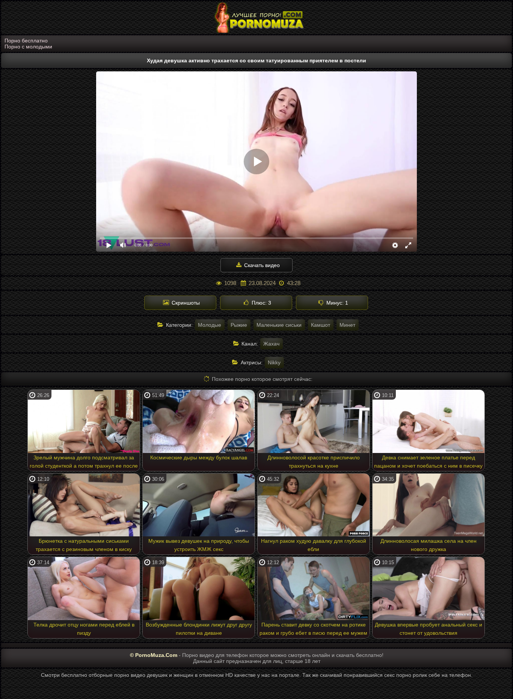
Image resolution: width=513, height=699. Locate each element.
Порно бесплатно (26, 41)
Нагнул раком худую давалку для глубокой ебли (313, 545)
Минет (347, 325)
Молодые (209, 325)
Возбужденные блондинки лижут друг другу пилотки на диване (199, 629)
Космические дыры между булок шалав (198, 457)
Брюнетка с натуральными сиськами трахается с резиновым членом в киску (84, 545)
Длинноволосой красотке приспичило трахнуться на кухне (313, 461)
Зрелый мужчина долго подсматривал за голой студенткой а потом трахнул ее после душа (84, 462)
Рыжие (239, 325)
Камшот (320, 325)
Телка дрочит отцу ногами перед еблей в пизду (83, 629)
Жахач (271, 344)
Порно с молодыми (28, 47)
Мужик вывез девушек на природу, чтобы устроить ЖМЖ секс (198, 545)
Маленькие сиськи (279, 325)
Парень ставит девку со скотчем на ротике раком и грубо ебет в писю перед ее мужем (313, 629)
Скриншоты (185, 303)
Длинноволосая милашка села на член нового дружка (428, 545)
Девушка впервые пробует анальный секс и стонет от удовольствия (428, 629)
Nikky (274, 362)
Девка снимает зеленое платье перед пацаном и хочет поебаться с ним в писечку (428, 461)
